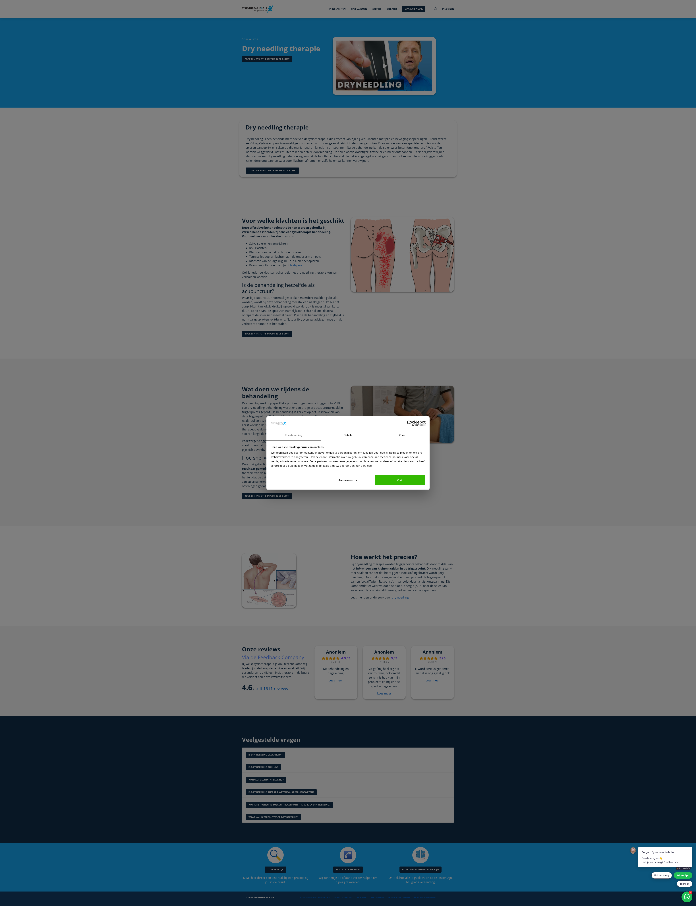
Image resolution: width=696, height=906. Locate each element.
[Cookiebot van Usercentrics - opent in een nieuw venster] (410, 423)
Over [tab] (402, 435)
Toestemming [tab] (293, 435)
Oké (399, 480)
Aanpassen (345, 480)
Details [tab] (348, 435)
